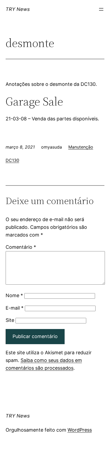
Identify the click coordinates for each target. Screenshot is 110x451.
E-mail (14, 308)
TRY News (18, 9)
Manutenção (80, 147)
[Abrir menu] (101, 9)
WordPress (80, 430)
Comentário (21, 247)
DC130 (12, 160)
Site (10, 320)
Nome (14, 295)
